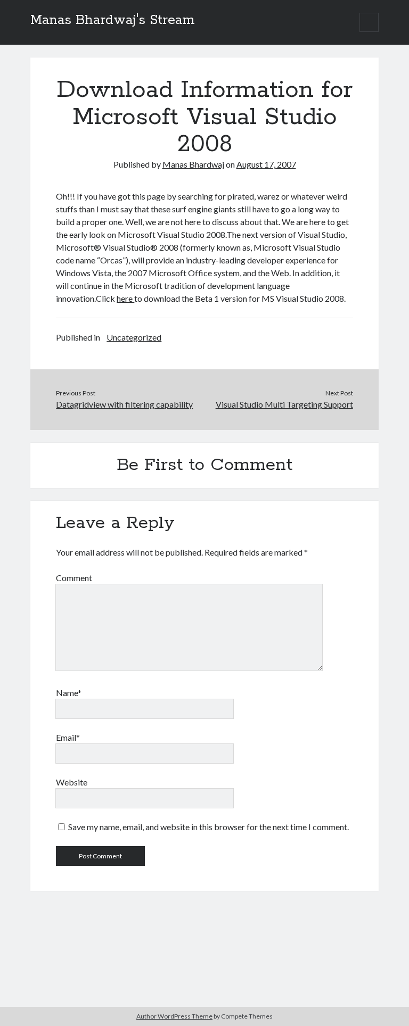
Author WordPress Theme (174, 1016)
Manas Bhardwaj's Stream (112, 20)
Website (71, 782)
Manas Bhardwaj (193, 164)
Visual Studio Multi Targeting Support (284, 404)
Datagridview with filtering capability (124, 404)
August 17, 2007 (266, 164)
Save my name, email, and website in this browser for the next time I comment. (208, 827)
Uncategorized (134, 337)
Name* (68, 693)
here (125, 298)
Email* (68, 737)
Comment (74, 578)
